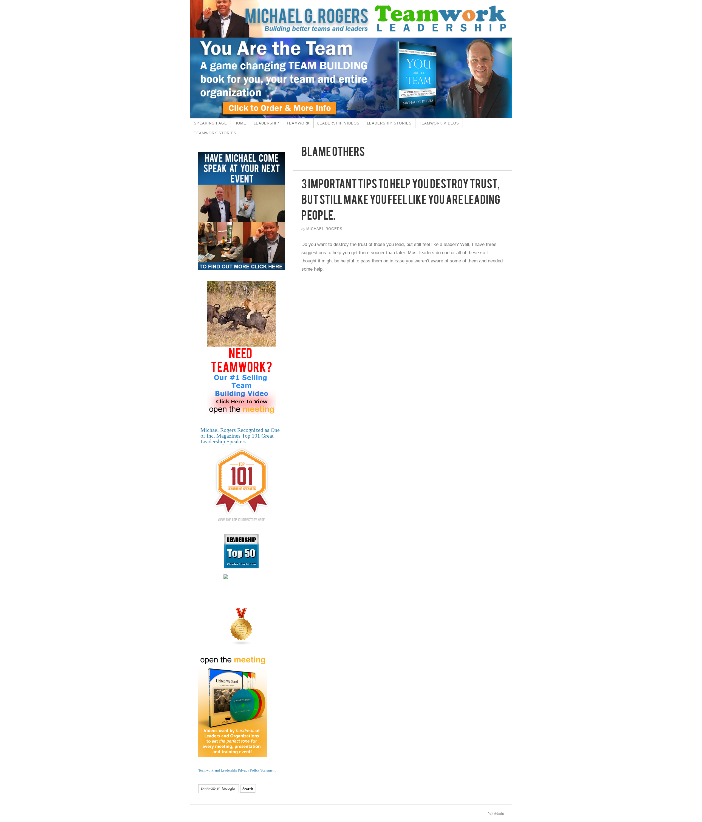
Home (240, 123)
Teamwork (298, 123)
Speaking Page (210, 123)
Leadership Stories (389, 123)
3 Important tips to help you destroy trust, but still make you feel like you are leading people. (400, 202)
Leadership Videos (338, 123)
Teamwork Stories (215, 133)
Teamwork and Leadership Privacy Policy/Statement (237, 770)
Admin (496, 813)
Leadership (266, 123)
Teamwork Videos (439, 123)
